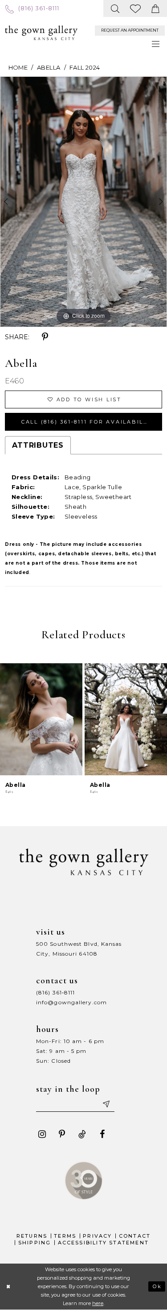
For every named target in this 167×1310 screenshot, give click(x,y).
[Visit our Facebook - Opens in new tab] (102, 1134)
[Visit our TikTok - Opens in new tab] (81, 1134)
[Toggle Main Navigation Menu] (156, 44)
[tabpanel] (83, 202)
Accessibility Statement (103, 1242)
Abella (48, 67)
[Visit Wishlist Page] (136, 8)
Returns (31, 1236)
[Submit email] (105, 1103)
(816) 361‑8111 (55, 992)
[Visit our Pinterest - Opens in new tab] (61, 1134)
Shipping (34, 1242)
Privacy (97, 1236)
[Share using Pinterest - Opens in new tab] (45, 337)
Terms (65, 1236)
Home (18, 67)
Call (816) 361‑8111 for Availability (88, 422)
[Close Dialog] (8, 1286)
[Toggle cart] (156, 8)
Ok (157, 1286)
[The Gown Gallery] (41, 33)
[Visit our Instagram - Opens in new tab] (41, 1134)
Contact (135, 1236)
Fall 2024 (84, 67)
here (97, 1303)
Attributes (38, 445)
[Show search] (115, 8)
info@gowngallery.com (71, 1002)
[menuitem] (32, 8)
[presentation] (41, 719)
